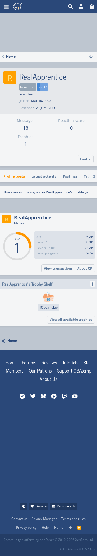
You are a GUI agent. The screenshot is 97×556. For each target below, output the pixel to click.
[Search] (70, 7)
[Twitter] (43, 547)
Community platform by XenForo (49, 539)
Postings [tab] (70, 176)
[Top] (70, 527)
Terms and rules (73, 518)
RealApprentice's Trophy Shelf (27, 284)
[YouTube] (55, 547)
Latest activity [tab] (43, 176)
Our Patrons (40, 370)
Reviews (49, 362)
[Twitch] (31, 547)
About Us (48, 379)
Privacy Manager (44, 518)
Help (45, 527)
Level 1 (42, 87)
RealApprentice (32, 217)
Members (15, 370)
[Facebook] (7, 547)
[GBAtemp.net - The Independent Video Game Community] (30, 6)
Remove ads (66, 506)
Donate (41, 506)
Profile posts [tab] (14, 176)
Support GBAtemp (74, 370)
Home (11, 362)
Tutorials (70, 362)
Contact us (19, 518)
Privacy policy (26, 527)
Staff (88, 362)
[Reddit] (19, 547)
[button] (6, 7)
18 (25, 128)
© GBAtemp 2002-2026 (77, 549)
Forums (29, 362)
